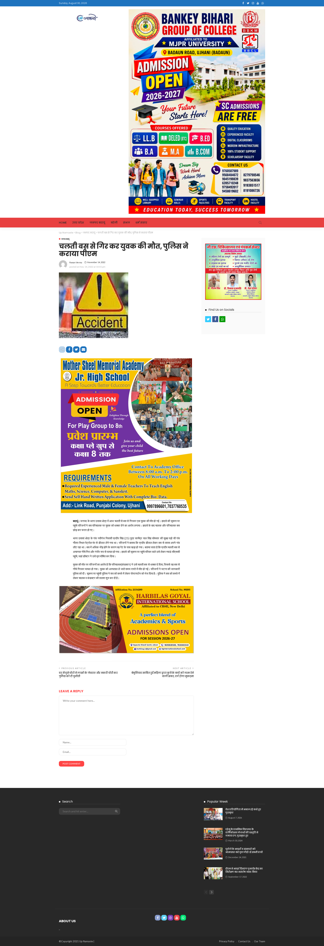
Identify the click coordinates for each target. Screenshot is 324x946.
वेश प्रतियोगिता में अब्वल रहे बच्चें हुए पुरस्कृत (243, 811)
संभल (126, 222)
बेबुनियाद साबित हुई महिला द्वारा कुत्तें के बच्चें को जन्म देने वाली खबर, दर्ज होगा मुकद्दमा (162, 674)
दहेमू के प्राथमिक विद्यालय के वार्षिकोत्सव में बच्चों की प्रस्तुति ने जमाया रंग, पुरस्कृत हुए (241, 832)
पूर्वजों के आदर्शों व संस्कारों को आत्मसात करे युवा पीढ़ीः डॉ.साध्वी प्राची (243, 850)
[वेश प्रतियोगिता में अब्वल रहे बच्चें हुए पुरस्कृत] (213, 814)
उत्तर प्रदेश (78, 222)
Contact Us (244, 941)
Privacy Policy (226, 941)
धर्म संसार (141, 222)
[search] (260, 222)
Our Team (259, 941)
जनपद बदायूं (97, 222)
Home (63, 222)
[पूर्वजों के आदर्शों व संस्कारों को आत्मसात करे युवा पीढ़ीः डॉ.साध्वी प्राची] (213, 854)
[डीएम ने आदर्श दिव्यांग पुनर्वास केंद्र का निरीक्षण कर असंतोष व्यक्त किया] (213, 873)
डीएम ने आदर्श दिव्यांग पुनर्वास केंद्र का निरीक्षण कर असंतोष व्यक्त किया (244, 870)
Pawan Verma (75, 262)
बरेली (114, 222)
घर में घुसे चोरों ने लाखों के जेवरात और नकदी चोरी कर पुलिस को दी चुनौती (88, 674)
